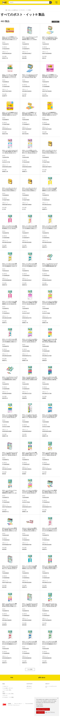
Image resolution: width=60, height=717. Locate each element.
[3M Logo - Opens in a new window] (4, 2)
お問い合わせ (41, 677)
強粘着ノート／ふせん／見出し (8, 693)
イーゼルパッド (5, 686)
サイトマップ (29, 688)
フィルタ (55, 21)
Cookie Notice (39, 705)
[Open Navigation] (56, 2)
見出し (4, 691)
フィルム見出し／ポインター (8, 688)
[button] (50, 712)
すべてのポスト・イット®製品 (8, 697)
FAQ (11, 677)
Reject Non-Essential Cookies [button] (43, 709)
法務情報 (9, 703)
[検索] (50, 2)
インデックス (5, 695)
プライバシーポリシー (18, 703)
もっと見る (30, 669)
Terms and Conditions (29, 703)
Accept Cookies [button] (40, 712)
